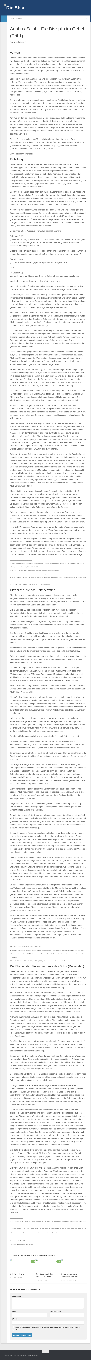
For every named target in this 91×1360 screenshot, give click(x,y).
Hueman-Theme (33, 1355)
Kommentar (17, 1296)
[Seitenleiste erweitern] (4, 18)
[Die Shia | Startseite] (14, 7)
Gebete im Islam (17, 1274)
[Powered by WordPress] (13, 1355)
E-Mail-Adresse (56, 1311)
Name (14, 1311)
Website (15, 1319)
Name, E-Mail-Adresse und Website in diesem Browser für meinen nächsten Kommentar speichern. (46, 1328)
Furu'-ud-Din (16, 19)
